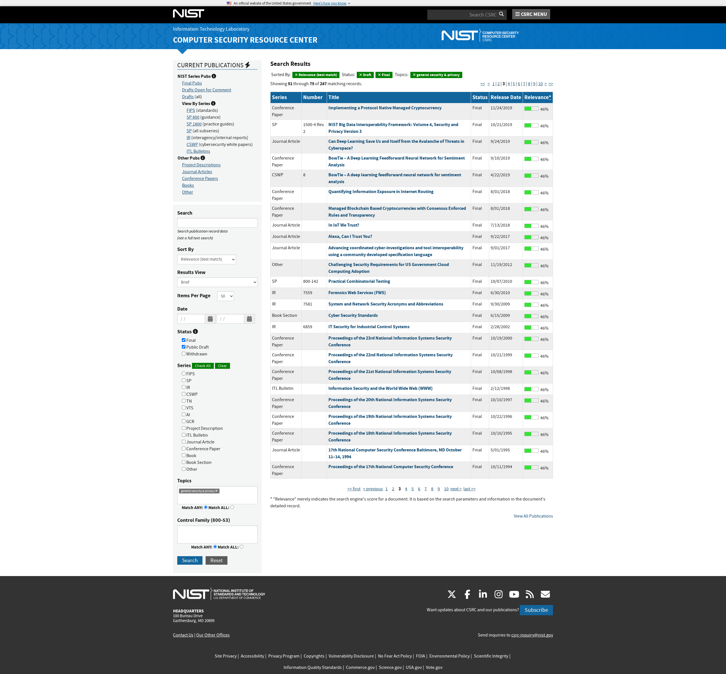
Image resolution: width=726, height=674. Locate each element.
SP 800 (193, 117)
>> (550, 84)
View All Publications (533, 516)
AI (187, 415)
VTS (189, 408)
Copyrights (314, 656)
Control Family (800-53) (203, 520)
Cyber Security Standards (353, 315)
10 (540, 84)
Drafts (188, 97)
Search (184, 213)
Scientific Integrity (491, 656)
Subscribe (536, 610)
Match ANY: (193, 507)
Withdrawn (196, 354)
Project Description (204, 428)
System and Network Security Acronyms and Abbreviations (385, 304)
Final (190, 340)
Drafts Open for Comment (206, 90)
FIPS (191, 110)
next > (456, 489)
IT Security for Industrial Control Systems (369, 327)
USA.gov (414, 667)
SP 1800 (194, 124)
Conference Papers (200, 178)
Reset (216, 560)
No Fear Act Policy (395, 656)
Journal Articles (197, 172)
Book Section (198, 462)
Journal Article (199, 442)
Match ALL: (219, 507)
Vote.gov (434, 667)
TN (188, 401)
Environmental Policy (449, 656)
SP (189, 131)
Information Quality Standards (313, 667)
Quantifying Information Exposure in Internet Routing (381, 191)
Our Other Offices (213, 635)
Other (187, 192)
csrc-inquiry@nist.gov (532, 635)
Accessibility (252, 656)
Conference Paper (202, 449)
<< (482, 84)
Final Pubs (192, 83)
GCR (189, 421)
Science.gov (390, 667)
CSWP (192, 144)
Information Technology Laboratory (211, 29)
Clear (222, 365)
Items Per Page (193, 295)
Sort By (185, 249)
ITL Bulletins (198, 151)
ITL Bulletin (196, 435)
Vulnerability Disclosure (351, 656)
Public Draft (197, 347)
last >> (469, 489)
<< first (353, 489)
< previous (373, 489)
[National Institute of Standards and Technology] (219, 593)
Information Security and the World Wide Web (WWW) (380, 388)
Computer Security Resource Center (245, 40)
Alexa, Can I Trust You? (350, 236)
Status (185, 331)
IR (188, 138)
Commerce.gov (360, 667)
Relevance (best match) (317, 74)
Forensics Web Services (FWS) (357, 293)
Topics (184, 480)
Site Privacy (226, 656)
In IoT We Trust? (343, 225)
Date (182, 308)
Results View (191, 272)
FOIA (420, 656)
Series (202, 365)
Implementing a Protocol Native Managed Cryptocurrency (385, 108)
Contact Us (183, 635)
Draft (366, 74)
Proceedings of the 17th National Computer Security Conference (390, 467)
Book (190, 456)
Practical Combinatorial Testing (359, 281)
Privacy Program (283, 656)
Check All (203, 365)
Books (188, 185)
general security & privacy (438, 74)
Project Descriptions (201, 165)
